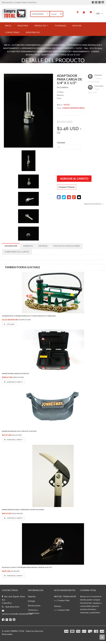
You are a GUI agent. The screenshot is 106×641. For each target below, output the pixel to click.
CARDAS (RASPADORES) (53, 45)
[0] (59, 197)
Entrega (43, 246)
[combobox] (54, 14)
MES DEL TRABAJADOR (65, 596)
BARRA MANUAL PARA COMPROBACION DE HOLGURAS (23, 510)
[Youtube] (103, 2)
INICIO (7, 45)
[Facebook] (93, 2)
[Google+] (99, 2)
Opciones (10, 324)
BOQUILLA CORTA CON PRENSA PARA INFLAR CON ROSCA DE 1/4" (27, 567)
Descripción (11, 246)
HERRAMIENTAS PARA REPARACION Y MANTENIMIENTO (47, 48)
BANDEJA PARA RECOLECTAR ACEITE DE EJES (19, 431)
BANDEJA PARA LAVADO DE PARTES (15, 373)
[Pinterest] (96, 2)
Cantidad (61, 142)
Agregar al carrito (15, 382)
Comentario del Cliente (17, 252)
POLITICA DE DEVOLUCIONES (66, 246)
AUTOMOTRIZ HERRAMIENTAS (26, 45)
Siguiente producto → (94, 204)
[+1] (74, 197)
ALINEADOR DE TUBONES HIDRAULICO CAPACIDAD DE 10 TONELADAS (29, 316)
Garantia (28, 246)
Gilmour (57, 606)
